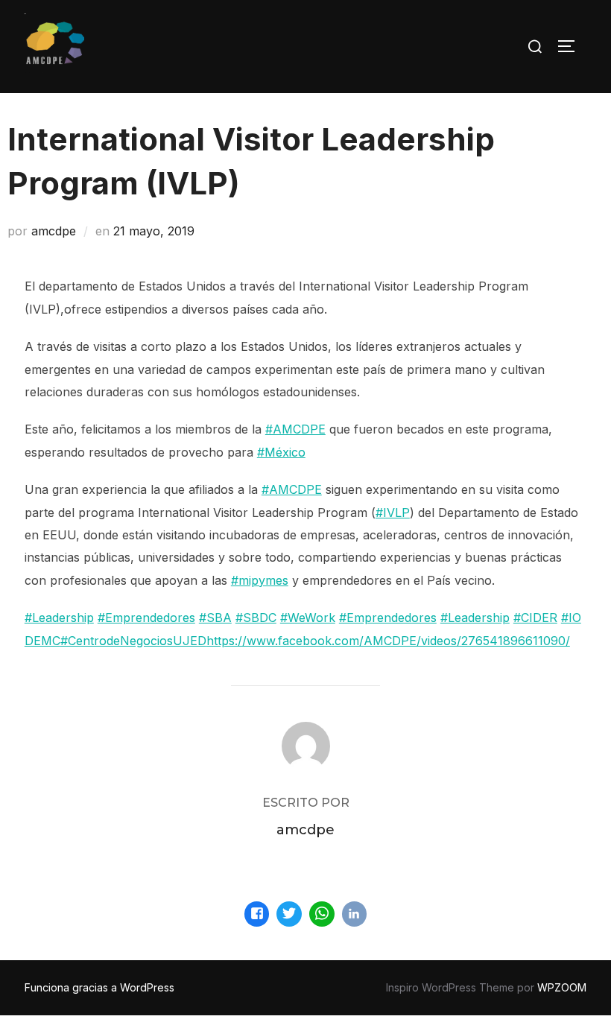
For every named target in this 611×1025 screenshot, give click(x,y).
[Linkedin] (354, 914)
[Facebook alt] (257, 914)
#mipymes (259, 580)
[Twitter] (289, 914)
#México (281, 452)
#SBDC (255, 617)
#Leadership (59, 617)
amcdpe (53, 230)
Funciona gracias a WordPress (99, 987)
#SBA (215, 617)
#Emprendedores (146, 617)
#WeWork (307, 617)
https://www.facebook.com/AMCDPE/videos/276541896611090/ (388, 640)
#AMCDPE (295, 429)
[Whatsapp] (322, 914)
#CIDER (535, 617)
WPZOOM (561, 987)
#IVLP (393, 512)
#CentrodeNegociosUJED (133, 640)
